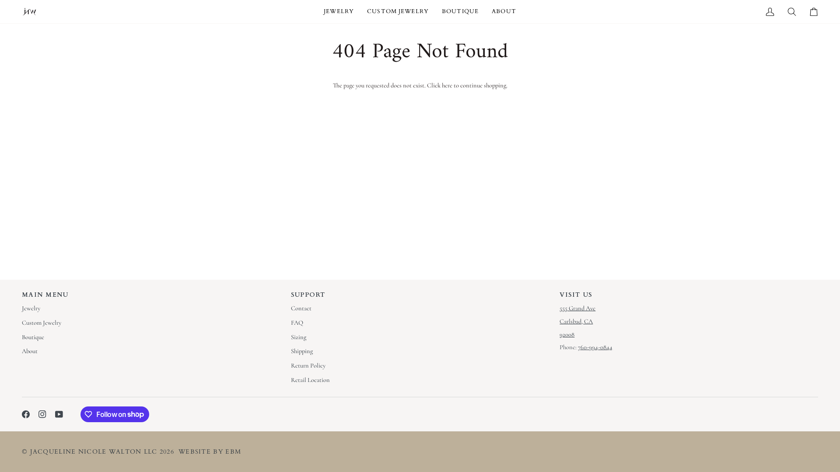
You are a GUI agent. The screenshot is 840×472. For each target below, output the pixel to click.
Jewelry (31, 308)
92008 (567, 334)
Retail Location (310, 380)
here (447, 85)
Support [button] (308, 295)
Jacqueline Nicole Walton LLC (94, 452)
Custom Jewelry (41, 322)
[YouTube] (59, 414)
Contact (301, 308)
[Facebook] (26, 414)
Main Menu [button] (45, 295)
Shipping (302, 351)
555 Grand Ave (577, 308)
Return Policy (308, 365)
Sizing (298, 337)
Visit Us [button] (576, 295)
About (30, 351)
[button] (338, 11)
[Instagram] (42, 414)
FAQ (297, 322)
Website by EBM (209, 452)
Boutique (33, 337)
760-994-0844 (595, 347)
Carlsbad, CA (576, 321)
